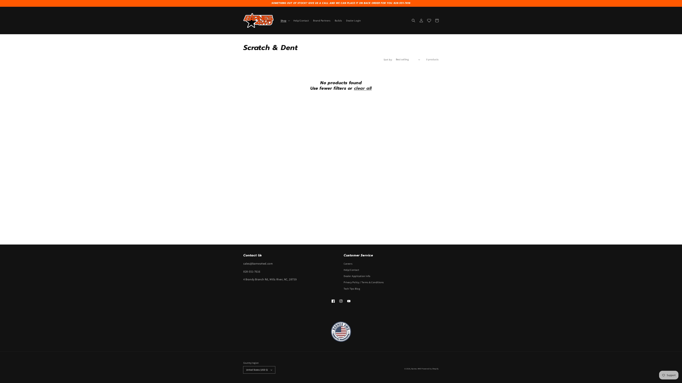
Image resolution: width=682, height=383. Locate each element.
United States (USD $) (257, 369)
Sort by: (388, 59)
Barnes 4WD (416, 369)
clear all (363, 88)
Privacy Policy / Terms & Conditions (364, 282)
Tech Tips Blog (352, 288)
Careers (348, 263)
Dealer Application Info (357, 276)
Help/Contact (351, 269)
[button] (284, 20)
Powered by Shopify (430, 369)
